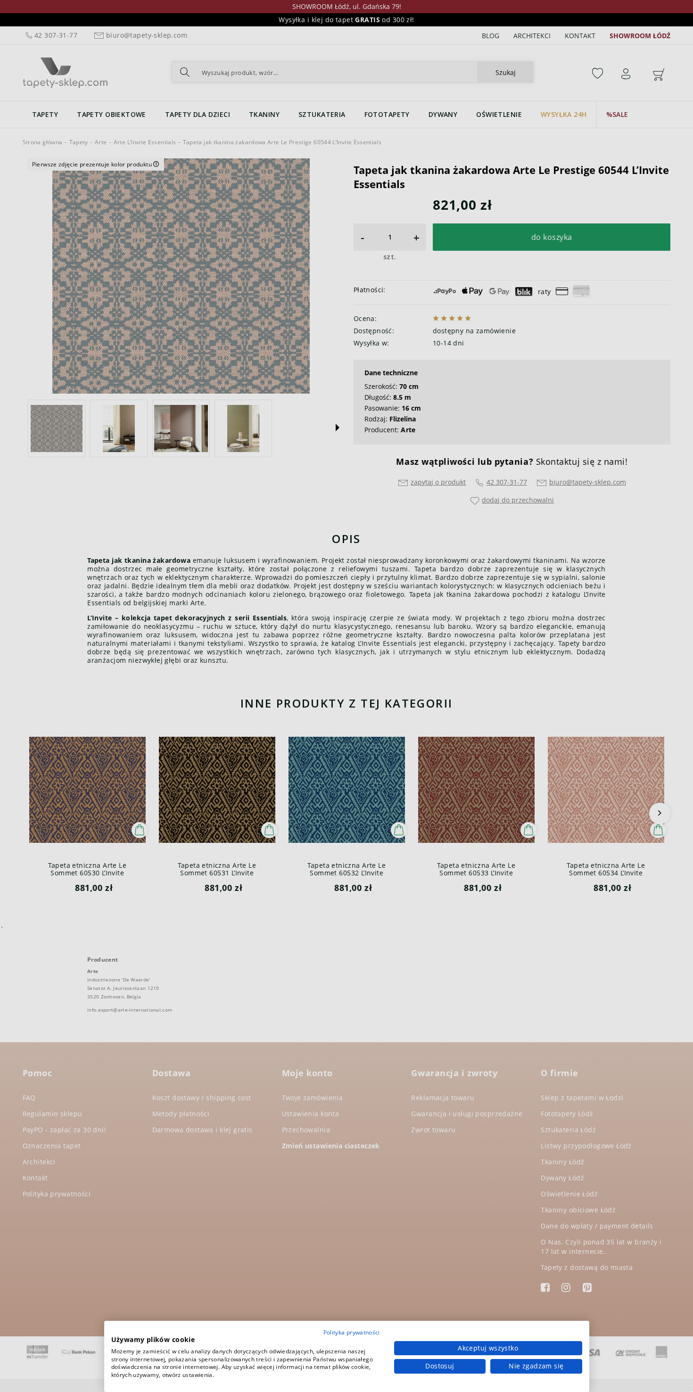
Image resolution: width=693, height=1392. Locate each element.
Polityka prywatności (351, 1332)
